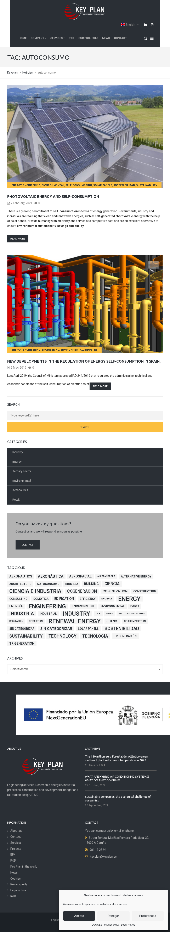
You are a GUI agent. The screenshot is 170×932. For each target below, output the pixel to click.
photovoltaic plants (132, 613)
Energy (16, 185)
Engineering (31, 185)
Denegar (113, 916)
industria (21, 613)
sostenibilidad (124, 185)
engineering (47, 606)
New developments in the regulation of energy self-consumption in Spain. (83, 361)
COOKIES (97, 924)
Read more (17, 238)
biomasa (71, 584)
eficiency (106, 598)
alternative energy (136, 576)
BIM (12, 854)
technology (62, 636)
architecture (20, 584)
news (109, 613)
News (14, 872)
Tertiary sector (21, 471)
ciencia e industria (35, 591)
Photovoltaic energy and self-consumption (53, 196)
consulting (18, 598)
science (112, 621)
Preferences (147, 916)
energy (129, 599)
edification (64, 599)
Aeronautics (20, 490)
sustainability (146, 185)
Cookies (15, 878)
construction (144, 591)
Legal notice (128, 924)
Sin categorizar (21, 628)
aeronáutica (50, 576)
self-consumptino (79, 185)
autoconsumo (48, 584)
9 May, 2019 (18, 367)
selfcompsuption (135, 621)
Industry (90, 349)
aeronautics (20, 576)
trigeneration (21, 643)
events (134, 606)
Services (16, 842)
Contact (27, 544)
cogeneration (115, 591)
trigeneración (125, 636)
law (98, 613)
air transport (106, 576)
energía (16, 606)
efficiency (88, 598)
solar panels (102, 185)
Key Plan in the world (23, 866)
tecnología (95, 636)
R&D (13, 860)
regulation (36, 621)
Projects (15, 848)
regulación (16, 621)
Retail (16, 499)
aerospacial (80, 576)
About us (16, 830)
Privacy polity (111, 924)
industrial (48, 613)
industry (76, 613)
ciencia (112, 583)
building (91, 584)
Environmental (53, 185)
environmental (113, 606)
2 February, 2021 (21, 203)
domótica (41, 598)
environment (83, 606)
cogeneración (82, 591)
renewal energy (75, 621)
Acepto (79, 916)
